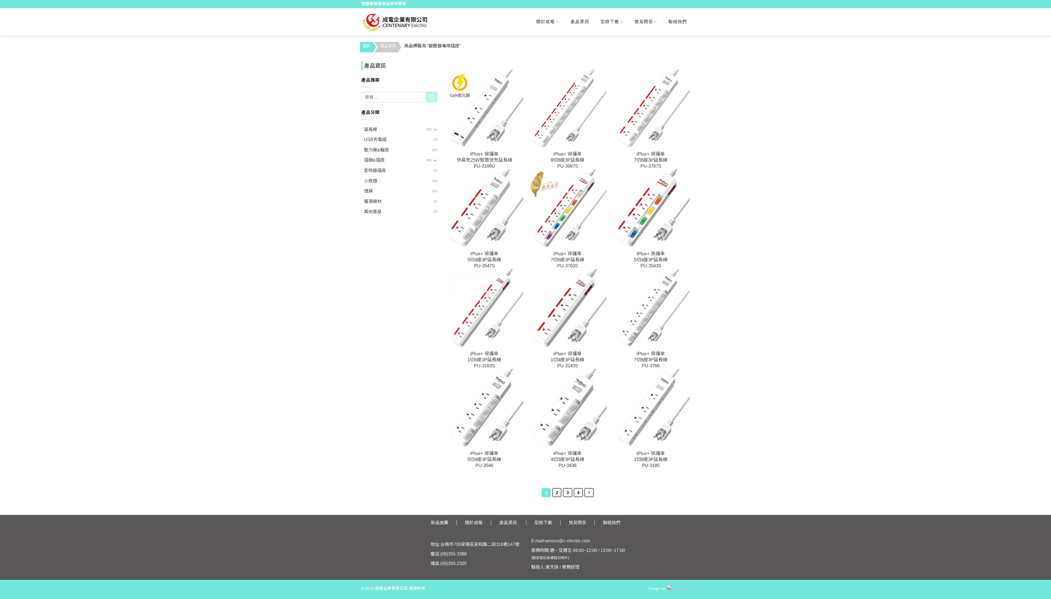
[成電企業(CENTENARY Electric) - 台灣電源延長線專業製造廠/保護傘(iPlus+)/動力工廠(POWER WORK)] (394, 22)
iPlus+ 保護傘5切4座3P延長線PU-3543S (651, 259)
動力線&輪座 (376, 150)
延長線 (370, 129)
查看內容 (484, 128)
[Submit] (431, 97)
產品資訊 (579, 21)
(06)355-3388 (453, 554)
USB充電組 (375, 139)
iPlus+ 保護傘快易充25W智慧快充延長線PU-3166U (484, 160)
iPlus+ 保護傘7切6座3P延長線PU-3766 (651, 359)
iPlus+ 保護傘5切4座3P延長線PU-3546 (484, 459)
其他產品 (373, 211)
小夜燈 (370, 181)
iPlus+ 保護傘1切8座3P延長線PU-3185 (651, 459)
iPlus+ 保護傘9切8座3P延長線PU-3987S (567, 160)
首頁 (366, 46)
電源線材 (373, 201)
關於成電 (545, 21)
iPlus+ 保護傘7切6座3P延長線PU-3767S (651, 160)
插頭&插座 (374, 160)
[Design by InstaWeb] (678, 588)
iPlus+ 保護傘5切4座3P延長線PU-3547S (484, 259)
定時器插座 (375, 170)
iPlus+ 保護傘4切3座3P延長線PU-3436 (567, 459)
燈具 (368, 191)
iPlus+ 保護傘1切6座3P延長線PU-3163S (484, 359)
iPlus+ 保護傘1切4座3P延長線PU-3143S (567, 359)
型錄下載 (609, 21)
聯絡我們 (677, 21)
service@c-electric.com (567, 540)
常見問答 (643, 21)
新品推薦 (439, 522)
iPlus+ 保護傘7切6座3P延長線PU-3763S (567, 259)
